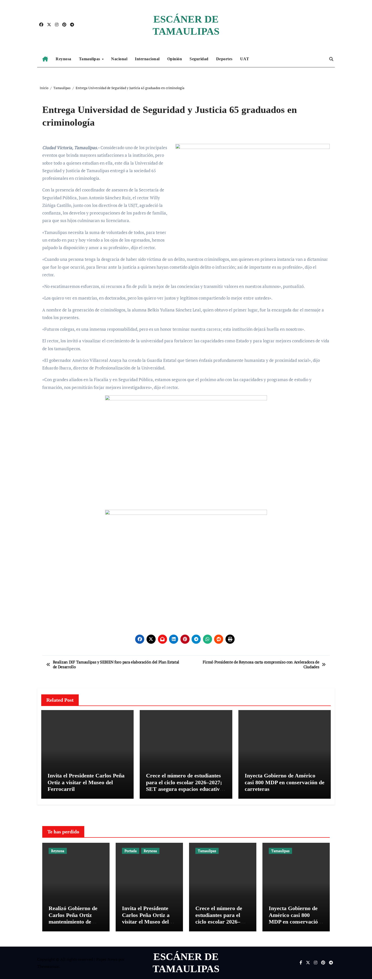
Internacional (147, 59)
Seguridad (199, 59)
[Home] (45, 59)
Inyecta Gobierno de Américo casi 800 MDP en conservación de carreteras (284, 782)
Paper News (106, 959)
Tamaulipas (90, 59)
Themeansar (48, 966)
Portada (131, 850)
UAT (244, 59)
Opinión (174, 59)
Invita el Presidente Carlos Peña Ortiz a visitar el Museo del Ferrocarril (86, 782)
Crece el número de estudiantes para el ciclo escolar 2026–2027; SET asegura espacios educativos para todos (185, 785)
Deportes (224, 59)
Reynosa (63, 59)
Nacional (119, 59)
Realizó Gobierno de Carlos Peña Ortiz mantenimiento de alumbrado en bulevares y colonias (73, 921)
